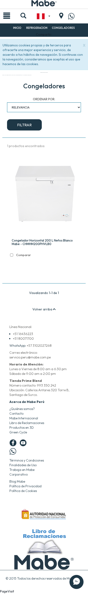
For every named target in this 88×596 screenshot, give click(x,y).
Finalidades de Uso (23, 465)
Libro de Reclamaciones (26, 423)
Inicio (17, 28)
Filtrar (24, 125)
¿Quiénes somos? (22, 409)
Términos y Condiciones (26, 460)
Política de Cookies (23, 491)
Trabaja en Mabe (21, 470)
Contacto (16, 413)
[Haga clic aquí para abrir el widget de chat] (76, 582)
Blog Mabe (17, 481)
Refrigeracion (36, 28)
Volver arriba (42, 309)
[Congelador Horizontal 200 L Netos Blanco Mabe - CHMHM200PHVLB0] (45, 195)
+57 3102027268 (39, 345)
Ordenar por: (44, 99)
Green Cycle (18, 432)
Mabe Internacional (23, 418)
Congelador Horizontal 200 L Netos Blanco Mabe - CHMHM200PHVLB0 (42, 242)
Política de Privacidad (25, 486)
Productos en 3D (21, 427)
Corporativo (18, 474)
